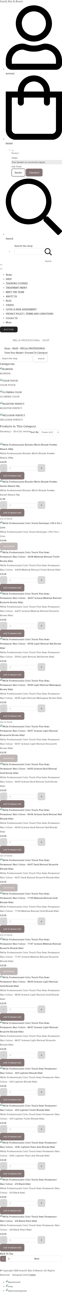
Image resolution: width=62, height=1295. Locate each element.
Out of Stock (6, 518)
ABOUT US (11, 296)
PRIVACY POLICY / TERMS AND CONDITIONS (29, 313)
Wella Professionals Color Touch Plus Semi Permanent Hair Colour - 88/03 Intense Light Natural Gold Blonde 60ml (30, 994)
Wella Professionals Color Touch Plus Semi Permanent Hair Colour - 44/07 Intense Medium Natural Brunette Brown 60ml (30, 611)
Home (9, 274)
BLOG (8, 300)
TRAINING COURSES (17, 283)
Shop (7, 348)
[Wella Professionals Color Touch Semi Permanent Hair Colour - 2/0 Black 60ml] (31, 1183)
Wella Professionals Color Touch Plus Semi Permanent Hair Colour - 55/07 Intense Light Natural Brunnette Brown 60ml (30, 744)
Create (32, 1274)
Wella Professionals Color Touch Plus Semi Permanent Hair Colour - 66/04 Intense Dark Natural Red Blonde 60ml (30, 827)
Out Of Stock (8, 546)
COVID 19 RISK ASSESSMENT (21, 309)
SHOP (9, 278)
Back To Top (6, 1253)
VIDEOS (10, 304)
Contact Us (12, 317)
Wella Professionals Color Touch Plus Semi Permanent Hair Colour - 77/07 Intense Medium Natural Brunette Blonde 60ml (30, 957)
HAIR (15, 348)
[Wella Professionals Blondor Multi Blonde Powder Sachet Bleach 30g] (31, 486)
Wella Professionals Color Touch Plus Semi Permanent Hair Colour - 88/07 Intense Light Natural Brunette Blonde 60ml (30, 1040)
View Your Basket (13, 352)
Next (36, 1258)
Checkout (34, 172)
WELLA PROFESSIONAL (32, 348)
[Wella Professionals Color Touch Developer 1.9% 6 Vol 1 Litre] (31, 527)
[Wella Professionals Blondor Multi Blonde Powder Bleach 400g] (31, 449)
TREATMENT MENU (16, 287)
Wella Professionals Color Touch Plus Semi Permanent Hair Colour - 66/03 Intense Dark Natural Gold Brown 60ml (30, 781)
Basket (18, 172)
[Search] (48, 251)
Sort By (34, 432)
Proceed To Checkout (36, 352)
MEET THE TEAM (15, 291)
